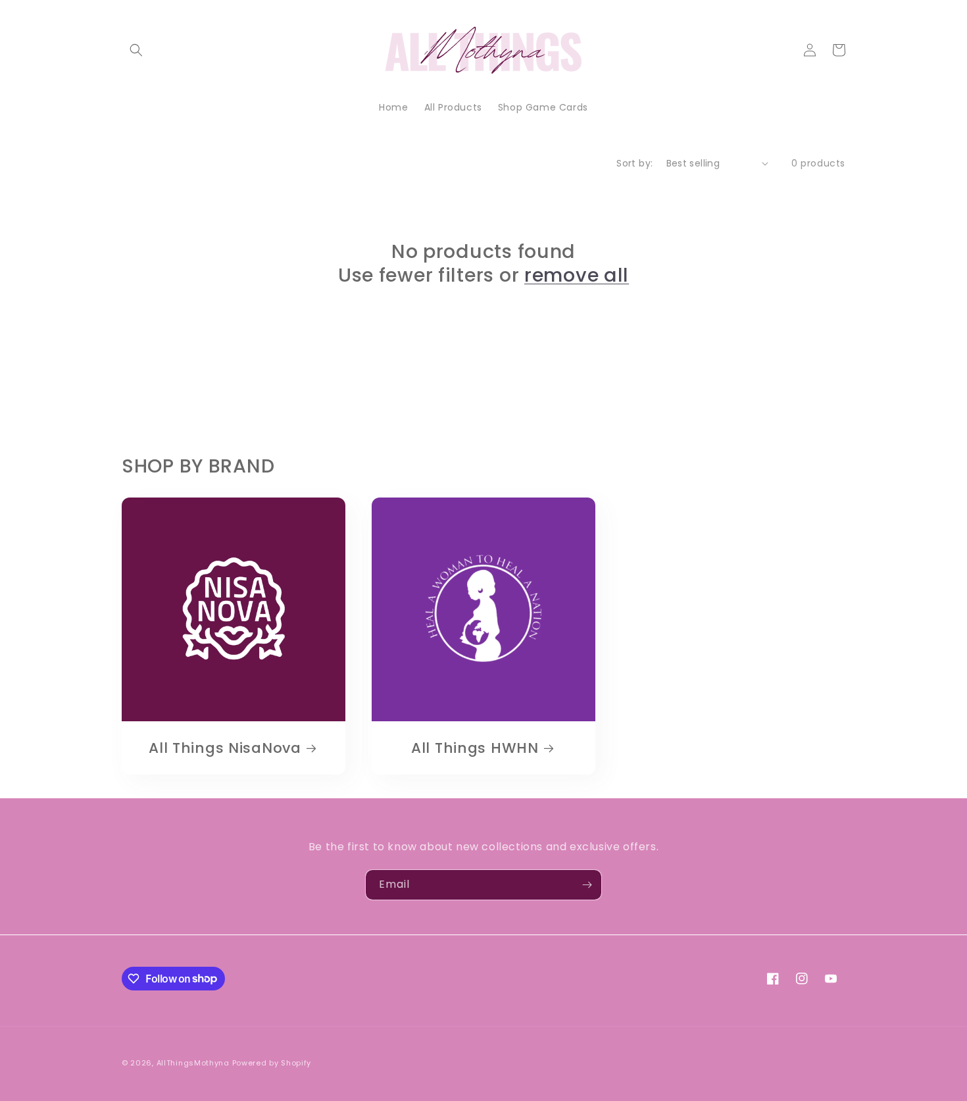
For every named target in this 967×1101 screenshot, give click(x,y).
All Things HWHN (475, 748)
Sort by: (634, 163)
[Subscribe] (586, 884)
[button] (136, 50)
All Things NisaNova (225, 748)
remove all (576, 275)
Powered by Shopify (272, 1063)
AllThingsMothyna (193, 1063)
